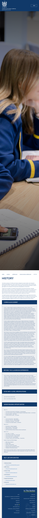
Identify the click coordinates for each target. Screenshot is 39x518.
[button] (19, 302)
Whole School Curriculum (25, 274)
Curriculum (14, 274)
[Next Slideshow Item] (23, 266)
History (35, 274)
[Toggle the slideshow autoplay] (19, 266)
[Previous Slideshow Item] (16, 266)
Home (3, 274)
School (8, 274)
